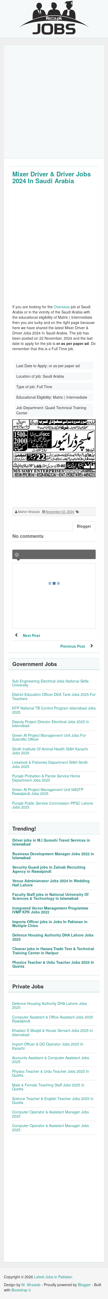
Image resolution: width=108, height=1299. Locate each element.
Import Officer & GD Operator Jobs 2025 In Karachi (47, 1046)
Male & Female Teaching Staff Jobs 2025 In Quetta (48, 1086)
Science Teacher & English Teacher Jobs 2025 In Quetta (53, 1100)
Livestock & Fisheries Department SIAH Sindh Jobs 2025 (50, 764)
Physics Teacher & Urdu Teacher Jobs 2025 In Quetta (53, 964)
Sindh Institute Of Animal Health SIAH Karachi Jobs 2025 (50, 750)
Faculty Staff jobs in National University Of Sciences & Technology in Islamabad (50, 896)
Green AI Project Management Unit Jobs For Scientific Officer (49, 737)
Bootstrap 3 (21, 1289)
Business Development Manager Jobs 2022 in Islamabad (53, 855)
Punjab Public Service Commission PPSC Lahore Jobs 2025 (52, 805)
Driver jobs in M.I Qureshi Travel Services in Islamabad (51, 842)
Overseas (62, 306)
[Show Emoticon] (17, 554)
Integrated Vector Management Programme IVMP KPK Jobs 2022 (50, 909)
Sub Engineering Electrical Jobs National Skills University (50, 683)
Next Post (31, 635)
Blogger (84, 1284)
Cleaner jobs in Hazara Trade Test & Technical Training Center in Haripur (53, 950)
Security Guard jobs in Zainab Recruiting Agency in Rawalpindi (48, 869)
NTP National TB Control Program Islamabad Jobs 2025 (54, 710)
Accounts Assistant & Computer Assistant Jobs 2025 (50, 1059)
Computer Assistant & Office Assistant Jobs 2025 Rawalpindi (52, 1019)
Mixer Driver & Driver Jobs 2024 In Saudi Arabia (51, 177)
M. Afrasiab (30, 1284)
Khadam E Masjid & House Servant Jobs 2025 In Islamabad (52, 1032)
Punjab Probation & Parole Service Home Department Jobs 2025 (46, 777)
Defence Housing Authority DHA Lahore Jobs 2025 (53, 936)
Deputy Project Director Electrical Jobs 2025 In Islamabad (50, 723)
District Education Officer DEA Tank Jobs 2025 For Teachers (54, 696)
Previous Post (72, 646)
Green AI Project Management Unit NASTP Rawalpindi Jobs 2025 (47, 791)
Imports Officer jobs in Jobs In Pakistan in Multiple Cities (50, 923)
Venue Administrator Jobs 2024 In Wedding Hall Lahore (51, 882)
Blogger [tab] (84, 526)
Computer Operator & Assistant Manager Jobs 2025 (50, 1113)
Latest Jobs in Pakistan (53, 1276)
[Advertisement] (54, 101)
